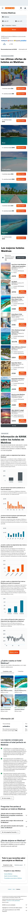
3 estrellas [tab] (20, 671)
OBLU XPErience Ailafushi (18, 347)
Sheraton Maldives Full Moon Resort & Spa (17, 298)
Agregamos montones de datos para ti (12, 907)
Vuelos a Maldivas (8, 874)
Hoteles (9, 889)
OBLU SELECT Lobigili (17, 410)
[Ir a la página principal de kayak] (9, 8)
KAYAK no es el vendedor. (8, 905)
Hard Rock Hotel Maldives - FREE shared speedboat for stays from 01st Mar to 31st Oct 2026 (18, 265)
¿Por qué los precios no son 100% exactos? (11, 910)
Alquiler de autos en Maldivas (10, 876)
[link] (14, 652)
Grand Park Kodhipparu (17, 378)
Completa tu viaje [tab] (7, 865)
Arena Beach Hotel (16, 314)
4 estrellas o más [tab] (7, 671)
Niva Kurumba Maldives (18, 394)
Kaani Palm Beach (16, 363)
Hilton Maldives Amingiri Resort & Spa (18, 331)
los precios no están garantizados (13, 900)
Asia (14, 889)
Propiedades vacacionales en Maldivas (13, 878)
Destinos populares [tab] (20, 865)
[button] (2, 8)
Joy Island (14, 281)
